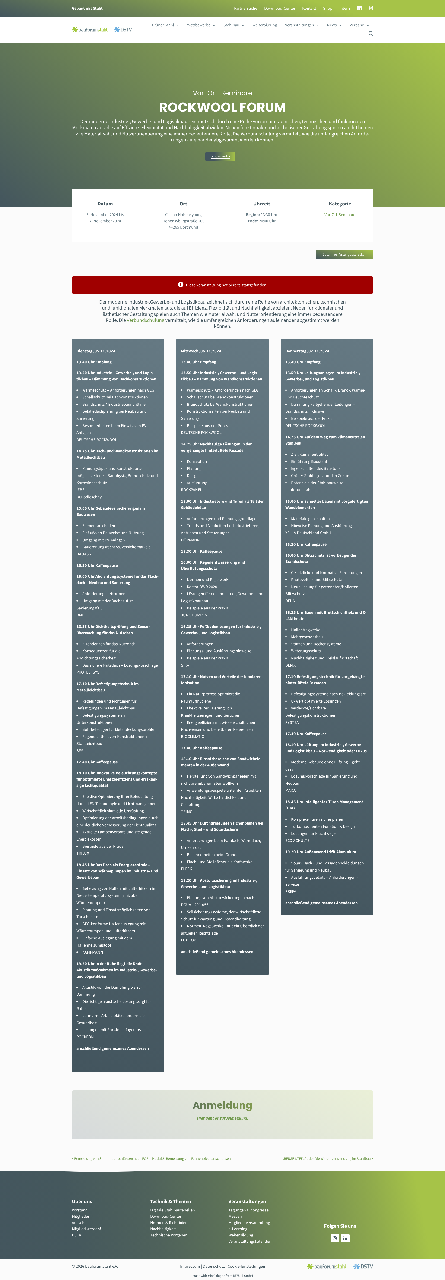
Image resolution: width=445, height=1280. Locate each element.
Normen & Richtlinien (169, 1223)
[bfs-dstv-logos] (102, 29)
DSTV (76, 1235)
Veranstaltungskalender (249, 1241)
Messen (235, 1216)
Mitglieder (80, 1216)
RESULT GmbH (243, 1276)
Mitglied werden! (86, 1229)
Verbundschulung (145, 320)
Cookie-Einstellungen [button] (246, 1266)
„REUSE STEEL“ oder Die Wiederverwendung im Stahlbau (326, 1158)
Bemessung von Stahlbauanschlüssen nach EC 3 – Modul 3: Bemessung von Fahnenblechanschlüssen (152, 1158)
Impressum (190, 1266)
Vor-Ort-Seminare (339, 215)
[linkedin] (345, 1238)
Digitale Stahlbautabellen (172, 1210)
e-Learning (238, 1229)
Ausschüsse (82, 1223)
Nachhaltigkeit (163, 1229)
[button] (371, 33)
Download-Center (165, 1216)
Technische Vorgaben (169, 1235)
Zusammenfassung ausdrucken (344, 254)
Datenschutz (214, 1266)
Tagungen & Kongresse (249, 1210)
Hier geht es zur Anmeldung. (222, 1118)
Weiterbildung (241, 1235)
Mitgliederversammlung (249, 1223)
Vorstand (80, 1210)
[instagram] (335, 1238)
